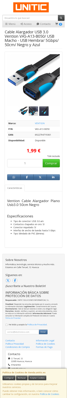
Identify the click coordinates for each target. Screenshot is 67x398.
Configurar (9, 378)
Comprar (51, 163)
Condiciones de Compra (17, 347)
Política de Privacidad (13, 318)
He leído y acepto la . (28, 324)
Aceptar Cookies (37, 378)
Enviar (43, 332)
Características (14, 187)
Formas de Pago (44, 347)
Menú (11, 24)
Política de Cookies (49, 394)
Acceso (27, 24)
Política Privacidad (14, 343)
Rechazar (22, 378)
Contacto (45, 24)
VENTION (40, 123)
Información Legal (45, 340)
